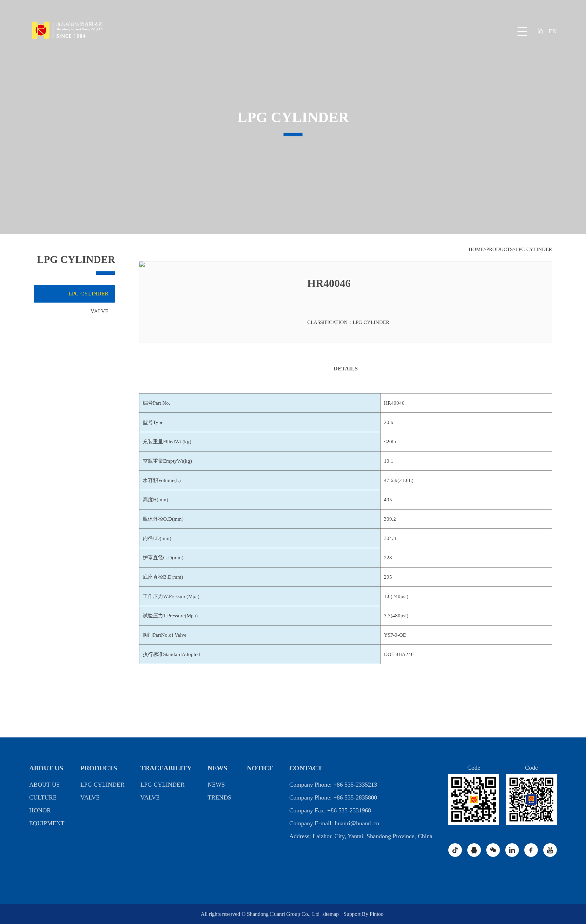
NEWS (217, 768)
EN (553, 31)
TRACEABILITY (166, 768)
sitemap (331, 914)
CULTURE (43, 797)
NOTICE (260, 768)
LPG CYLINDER (533, 249)
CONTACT (305, 768)
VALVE (100, 311)
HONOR (40, 810)
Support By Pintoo (364, 914)
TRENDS (219, 797)
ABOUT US (46, 768)
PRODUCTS (499, 249)
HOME (476, 249)
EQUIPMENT (46, 823)
